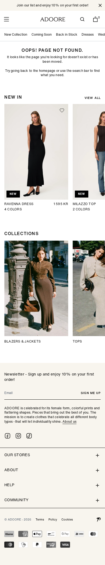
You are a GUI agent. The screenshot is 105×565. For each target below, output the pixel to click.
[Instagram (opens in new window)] (18, 436)
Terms (40, 519)
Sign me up (91, 393)
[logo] (52, 19)
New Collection (15, 34)
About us (69, 421)
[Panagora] (98, 519)
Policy (52, 519)
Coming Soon (42, 34)
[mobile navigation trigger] (6, 19)
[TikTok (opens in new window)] (29, 436)
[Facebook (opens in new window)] (7, 436)
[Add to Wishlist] (61, 110)
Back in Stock (66, 34)
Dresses (88, 34)
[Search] (82, 19)
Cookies (67, 519)
